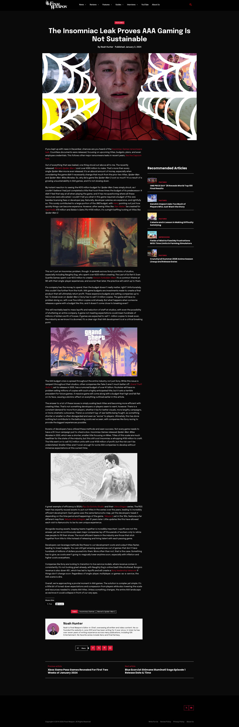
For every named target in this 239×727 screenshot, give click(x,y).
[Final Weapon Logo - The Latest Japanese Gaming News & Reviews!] (59, 4)
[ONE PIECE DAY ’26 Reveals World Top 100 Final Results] (152, 179)
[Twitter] (186, 707)
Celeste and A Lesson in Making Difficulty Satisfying (171, 223)
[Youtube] (191, 707)
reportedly (50, 210)
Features (119, 23)
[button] (191, 5)
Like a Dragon (120, 507)
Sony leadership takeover (124, 571)
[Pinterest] (104, 648)
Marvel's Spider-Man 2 (106, 612)
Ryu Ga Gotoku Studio (93, 507)
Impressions (164, 237)
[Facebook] (92, 648)
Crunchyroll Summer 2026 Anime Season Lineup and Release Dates (171, 260)
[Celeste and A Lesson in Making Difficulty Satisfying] (152, 216)
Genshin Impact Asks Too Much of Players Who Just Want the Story (168, 205)
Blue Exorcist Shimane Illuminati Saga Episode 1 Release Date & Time (155, 671)
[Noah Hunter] (54, 629)
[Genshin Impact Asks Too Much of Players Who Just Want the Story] (152, 198)
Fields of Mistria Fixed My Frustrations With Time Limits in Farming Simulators (171, 242)
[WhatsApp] (110, 648)
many (116, 203)
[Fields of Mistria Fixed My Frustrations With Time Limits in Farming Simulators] (152, 234)
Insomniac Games (87, 612)
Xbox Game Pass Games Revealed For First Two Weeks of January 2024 (78, 671)
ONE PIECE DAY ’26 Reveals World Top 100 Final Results (171, 187)
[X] (98, 648)
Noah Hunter (107, 47)
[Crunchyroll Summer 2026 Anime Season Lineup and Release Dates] (152, 253)
